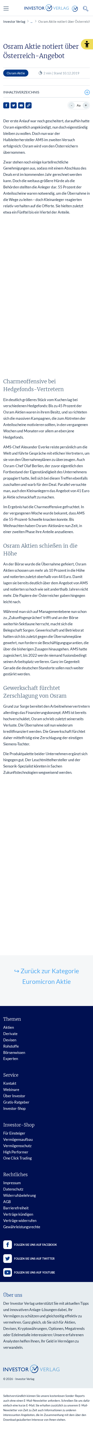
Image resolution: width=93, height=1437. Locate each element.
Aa (78, 105)
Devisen (9, 1040)
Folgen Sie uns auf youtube (34, 1272)
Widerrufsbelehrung (19, 1195)
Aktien (8, 1027)
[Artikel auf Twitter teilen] (14, 105)
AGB (7, 1201)
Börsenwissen (14, 1052)
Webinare (11, 1089)
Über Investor (14, 1096)
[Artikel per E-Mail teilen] (21, 105)
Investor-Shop (14, 1108)
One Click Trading (17, 1158)
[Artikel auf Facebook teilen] (6, 105)
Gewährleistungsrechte (21, 1227)
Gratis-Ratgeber (16, 1102)
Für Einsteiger (14, 1133)
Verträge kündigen (18, 1214)
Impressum (12, 1183)
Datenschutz (13, 1189)
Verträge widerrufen (19, 1220)
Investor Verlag (14, 21)
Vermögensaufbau (18, 1139)
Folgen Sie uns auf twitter (34, 1258)
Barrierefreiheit (16, 1208)
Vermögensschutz (17, 1145)
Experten (10, 1058)
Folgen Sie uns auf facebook (35, 1244)
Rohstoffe (11, 1046)
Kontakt (9, 1083)
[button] (87, 44)
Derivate (10, 1033)
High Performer (15, 1152)
